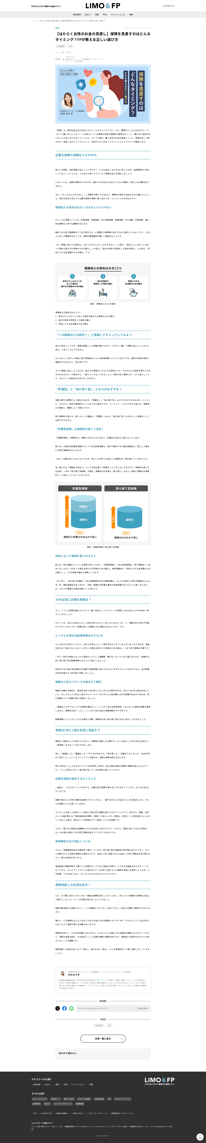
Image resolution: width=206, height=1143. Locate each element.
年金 (105, 14)
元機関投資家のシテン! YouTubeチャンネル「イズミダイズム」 (85, 1126)
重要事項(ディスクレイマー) (121, 1113)
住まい (88, 14)
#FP (70, 46)
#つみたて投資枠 (84, 1099)
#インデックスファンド (63, 1104)
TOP (35, 1113)
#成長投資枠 (99, 1099)
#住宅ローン (55, 1099)
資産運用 (77, 14)
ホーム (33, 21)
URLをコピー (143, 1008)
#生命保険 (60, 46)
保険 (97, 14)
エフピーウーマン (101, 980)
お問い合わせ (77, 1113)
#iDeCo (47, 1104)
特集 (131, 14)
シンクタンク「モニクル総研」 (118, 1126)
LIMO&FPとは (169, 6)
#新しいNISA (69, 1099)
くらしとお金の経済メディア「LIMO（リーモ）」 (47, 1126)
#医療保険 (79, 1104)
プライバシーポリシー (97, 1113)
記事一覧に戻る (103, 1038)
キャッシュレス (118, 14)
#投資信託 (36, 1104)
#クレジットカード (40, 1099)
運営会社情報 (62, 1113)
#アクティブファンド (123, 1099)
